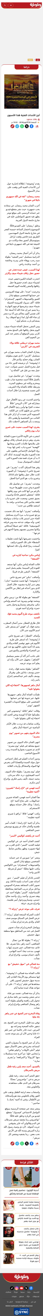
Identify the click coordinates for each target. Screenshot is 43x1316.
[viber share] (17, 126)
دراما (30, 60)
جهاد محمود (32, 119)
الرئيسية (36, 1292)
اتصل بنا (10, 1301)
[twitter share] (27, 126)
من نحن (33, 1301)
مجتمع (21, 1296)
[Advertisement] (21, 33)
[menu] (10, 5)
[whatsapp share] (22, 126)
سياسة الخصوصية (22, 1301)
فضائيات (8, 1292)
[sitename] (21, 1278)
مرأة (28, 1296)
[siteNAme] (35, 5)
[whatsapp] (12, 126)
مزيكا (16, 1292)
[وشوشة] (38, 60)
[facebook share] (31, 126)
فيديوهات (35, 1296)
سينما (23, 1292)
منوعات (14, 1296)
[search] (4, 5)
